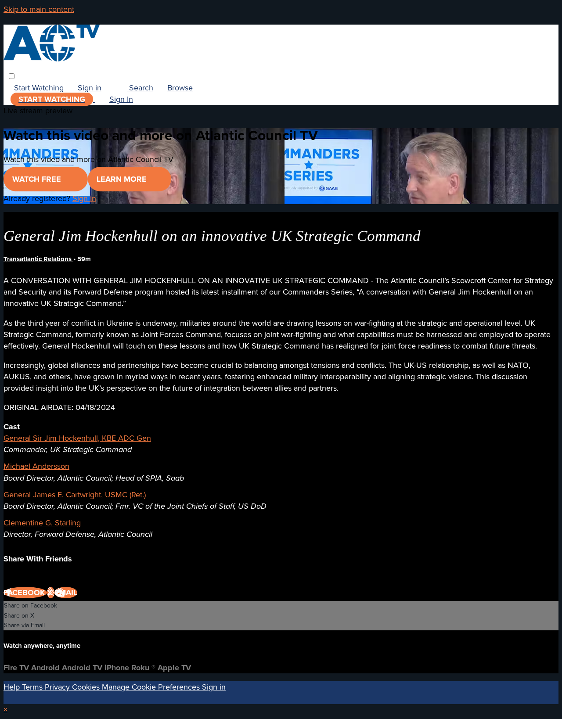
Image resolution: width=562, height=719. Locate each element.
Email (65, 592)
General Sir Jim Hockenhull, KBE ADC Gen (77, 438)
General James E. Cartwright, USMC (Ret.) (75, 494)
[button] (11, 76)
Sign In (121, 99)
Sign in (89, 87)
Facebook (25, 592)
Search (140, 87)
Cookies (87, 687)
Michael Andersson (36, 466)
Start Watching (39, 87)
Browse (180, 87)
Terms (33, 687)
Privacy (58, 687)
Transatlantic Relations (38, 259)
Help (13, 687)
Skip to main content (39, 9)
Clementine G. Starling (42, 522)
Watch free (37, 179)
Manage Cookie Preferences (152, 687)
